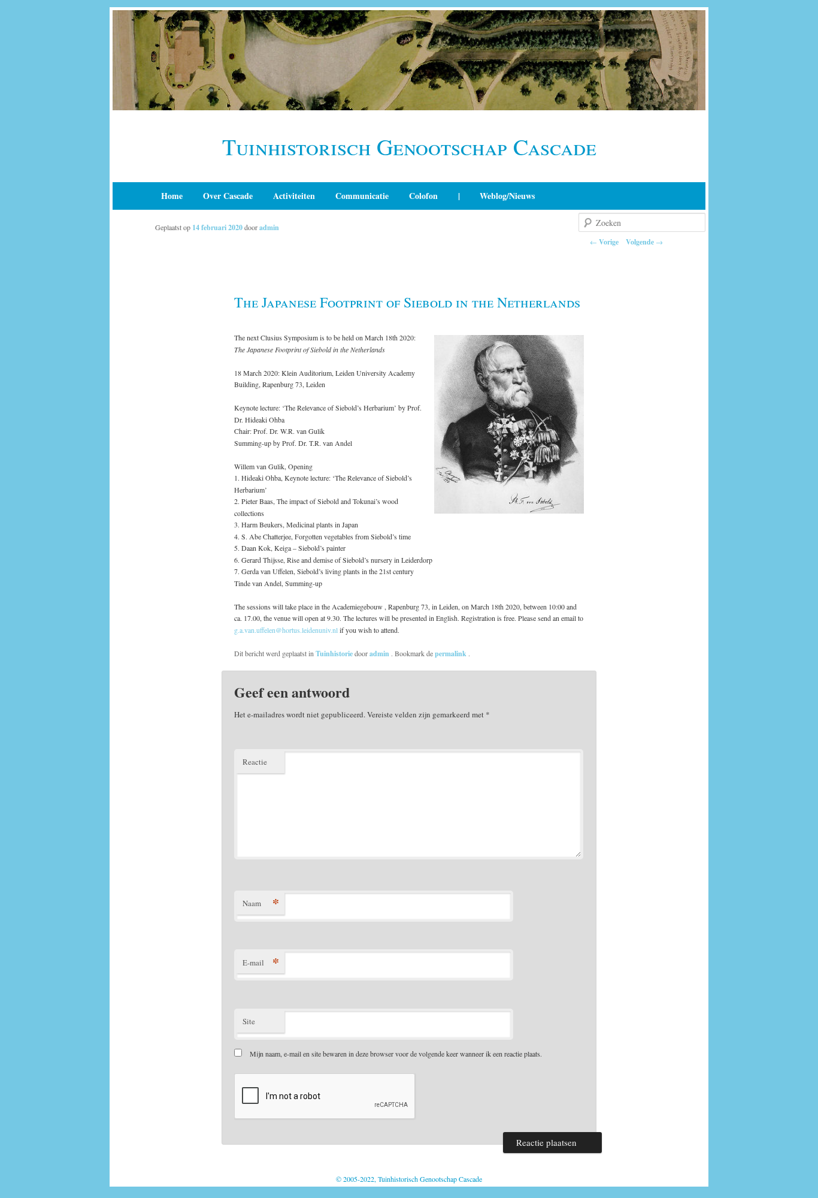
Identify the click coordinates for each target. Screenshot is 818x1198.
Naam (261, 903)
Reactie (255, 761)
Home (172, 195)
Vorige (604, 242)
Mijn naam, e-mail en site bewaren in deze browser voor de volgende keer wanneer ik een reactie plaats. (396, 1053)
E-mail (261, 962)
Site (249, 1021)
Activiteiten (294, 195)
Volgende (644, 242)
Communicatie (362, 195)
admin (269, 227)
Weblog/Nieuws (507, 195)
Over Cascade (228, 195)
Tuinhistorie (334, 653)
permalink (451, 653)
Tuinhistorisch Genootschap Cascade (409, 146)
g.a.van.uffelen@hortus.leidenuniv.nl (286, 630)
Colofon (423, 195)
